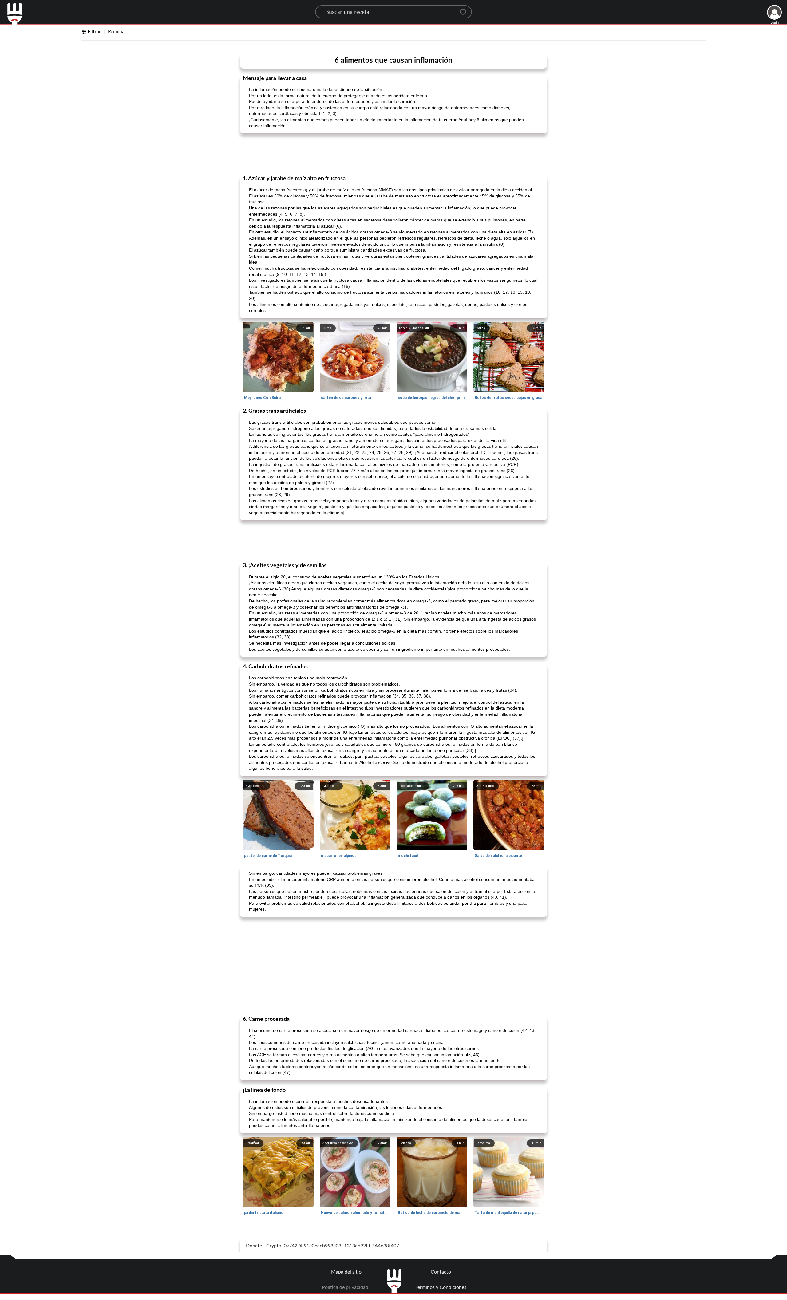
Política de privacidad (345, 1287)
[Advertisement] (393, 154)
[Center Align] (465, 9)
